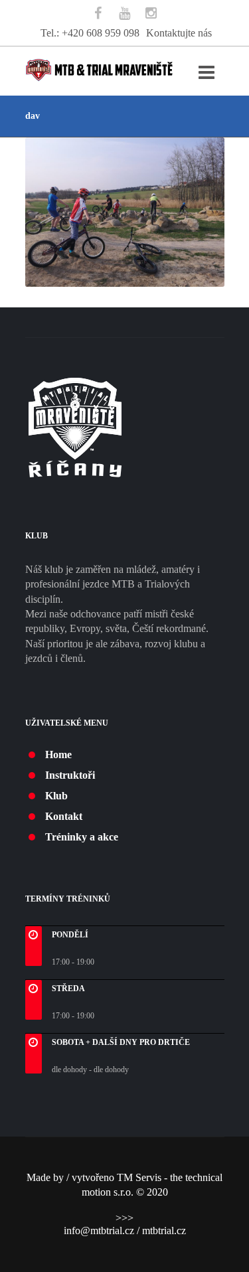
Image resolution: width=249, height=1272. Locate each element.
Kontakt (63, 816)
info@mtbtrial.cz (99, 1230)
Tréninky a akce (81, 836)
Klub (56, 795)
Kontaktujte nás (179, 33)
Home (58, 754)
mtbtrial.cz (164, 1230)
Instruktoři (70, 775)
